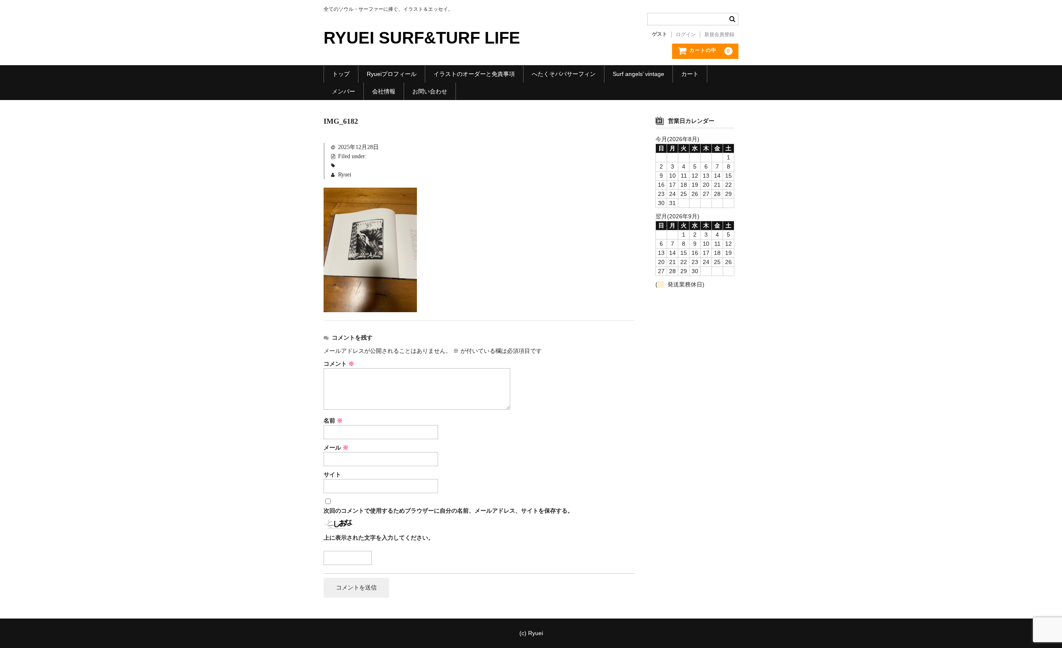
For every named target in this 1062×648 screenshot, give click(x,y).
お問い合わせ (429, 91)
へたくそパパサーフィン (564, 74)
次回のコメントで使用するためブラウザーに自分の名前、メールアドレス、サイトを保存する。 (448, 511)
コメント (339, 364)
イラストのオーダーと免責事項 (474, 74)
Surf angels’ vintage (638, 74)
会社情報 (383, 91)
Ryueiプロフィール (392, 74)
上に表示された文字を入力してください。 (379, 538)
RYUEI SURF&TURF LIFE (422, 38)
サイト (332, 475)
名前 (333, 421)
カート (690, 74)
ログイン (686, 34)
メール (336, 448)
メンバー (343, 91)
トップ (341, 74)
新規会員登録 (719, 34)
